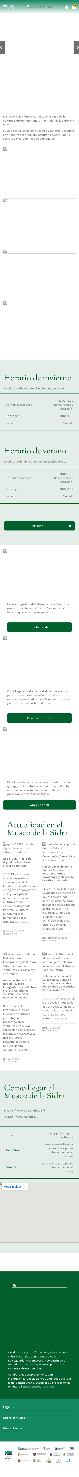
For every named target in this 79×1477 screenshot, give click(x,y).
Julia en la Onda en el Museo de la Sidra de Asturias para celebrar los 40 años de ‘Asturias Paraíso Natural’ (58, 983)
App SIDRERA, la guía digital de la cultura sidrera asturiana (17, 862)
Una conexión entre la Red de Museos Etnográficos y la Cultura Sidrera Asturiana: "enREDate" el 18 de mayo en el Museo (20, 989)
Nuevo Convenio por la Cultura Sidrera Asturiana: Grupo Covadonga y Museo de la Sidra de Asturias (58, 873)
